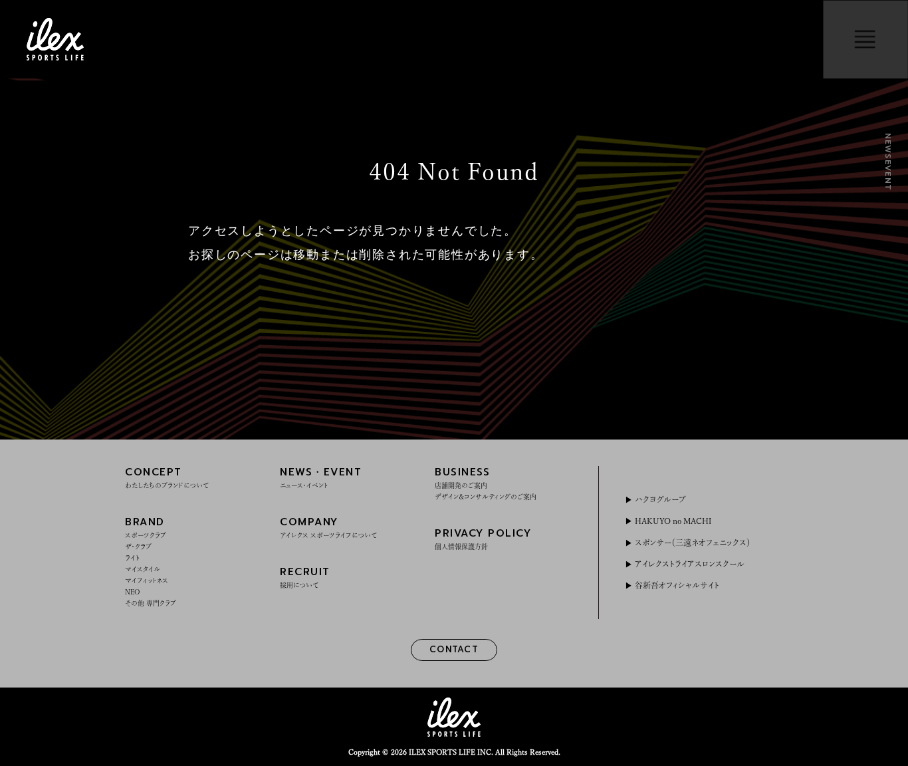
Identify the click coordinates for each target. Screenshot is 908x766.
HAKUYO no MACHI (673, 521)
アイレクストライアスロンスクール (689, 564)
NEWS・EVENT (321, 477)
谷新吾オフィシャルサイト (677, 585)
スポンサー (692, 543)
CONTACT (454, 649)
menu (865, 39)
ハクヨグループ (660, 499)
